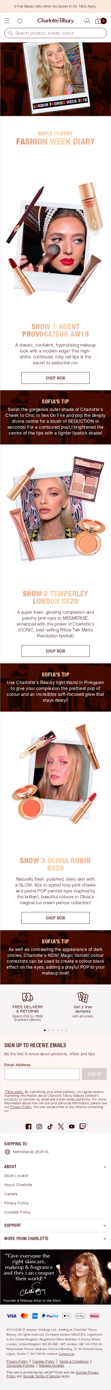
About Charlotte (18, 1184)
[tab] (45, 1030)
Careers (11, 1194)
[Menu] (7, 21)
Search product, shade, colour (44, 33)
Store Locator (16, 1175)
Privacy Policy (21, 1107)
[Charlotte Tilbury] (55, 21)
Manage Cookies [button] (51, 1365)
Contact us (66, 1353)
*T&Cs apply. (14, 1092)
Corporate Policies (20, 1365)
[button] (10, 33)
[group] (29, 1006)
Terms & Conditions (74, 1361)
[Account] (87, 20)
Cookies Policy (17, 1212)
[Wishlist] (19, 20)
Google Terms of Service (42, 1376)
